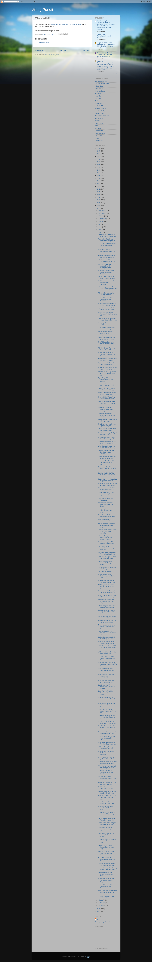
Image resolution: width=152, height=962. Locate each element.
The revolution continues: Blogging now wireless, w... (106, 626)
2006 (99, 203)
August (101, 221)
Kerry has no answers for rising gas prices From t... (107, 895)
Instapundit (98, 103)
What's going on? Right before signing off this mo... (106, 670)
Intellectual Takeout (101, 106)
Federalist (98, 96)
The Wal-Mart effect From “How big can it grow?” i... (107, 438)
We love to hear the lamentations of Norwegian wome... (105, 266)
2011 (98, 189)
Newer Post (40, 50)
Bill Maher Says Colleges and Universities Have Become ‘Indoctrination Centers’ (105, 46)
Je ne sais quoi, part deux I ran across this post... (107, 617)
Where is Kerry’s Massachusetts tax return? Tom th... (105, 537)
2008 (99, 197)
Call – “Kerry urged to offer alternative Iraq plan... (107, 557)
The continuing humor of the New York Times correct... (107, 484)
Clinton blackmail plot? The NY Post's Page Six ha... (107, 488)
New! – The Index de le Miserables (105, 499)
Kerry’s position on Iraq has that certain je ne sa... (107, 621)
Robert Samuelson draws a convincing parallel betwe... (107, 738)
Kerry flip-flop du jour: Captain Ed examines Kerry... (106, 847)
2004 (99, 208)
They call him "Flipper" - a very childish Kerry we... (106, 398)
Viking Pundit (42, 9)
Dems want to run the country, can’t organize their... (106, 828)
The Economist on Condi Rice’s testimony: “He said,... (106, 601)
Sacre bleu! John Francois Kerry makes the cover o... (106, 611)
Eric (98, 919)
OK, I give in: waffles (104, 571)
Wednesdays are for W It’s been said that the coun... (107, 520)
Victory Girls (98, 140)
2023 (99, 156)
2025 (99, 151)
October (101, 216)
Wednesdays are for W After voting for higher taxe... (107, 762)
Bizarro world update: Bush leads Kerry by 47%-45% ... (107, 468)
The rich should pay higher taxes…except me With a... (107, 373)
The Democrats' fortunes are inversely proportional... (106, 676)
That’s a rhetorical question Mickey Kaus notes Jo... (107, 393)
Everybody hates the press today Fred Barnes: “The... (107, 510)
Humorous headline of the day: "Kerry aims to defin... (106, 462)
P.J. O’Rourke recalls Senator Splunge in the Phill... (106, 859)
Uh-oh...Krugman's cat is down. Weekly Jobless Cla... (106, 494)
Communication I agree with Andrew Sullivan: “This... (107, 732)
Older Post (85, 50)
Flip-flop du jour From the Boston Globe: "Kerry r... (106, 348)
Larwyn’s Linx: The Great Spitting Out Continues (104, 55)
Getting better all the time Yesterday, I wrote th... (106, 819)
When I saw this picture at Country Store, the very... (107, 447)
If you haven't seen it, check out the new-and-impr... (107, 308)
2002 (99, 911)
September (102, 218)
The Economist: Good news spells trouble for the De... (107, 758)
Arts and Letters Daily (102, 83)
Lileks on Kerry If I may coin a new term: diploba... (107, 747)
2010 (99, 192)
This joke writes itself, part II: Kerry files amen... (107, 420)
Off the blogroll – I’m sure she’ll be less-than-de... (106, 606)
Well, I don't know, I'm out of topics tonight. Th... (107, 652)
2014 (99, 181)
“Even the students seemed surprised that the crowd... (107, 515)
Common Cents (100, 91)
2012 (99, 186)
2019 (99, 167)
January (101, 905)
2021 (99, 162)
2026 (99, 148)
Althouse (100, 61)
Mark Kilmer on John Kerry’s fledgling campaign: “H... (107, 891)
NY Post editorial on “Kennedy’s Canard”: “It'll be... (107, 778)
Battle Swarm (99, 88)
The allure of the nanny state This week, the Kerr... (105, 504)
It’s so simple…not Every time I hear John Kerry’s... (107, 384)
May (100, 229)
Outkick (97, 121)
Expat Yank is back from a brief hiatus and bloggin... (107, 389)
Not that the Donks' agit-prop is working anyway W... (106, 658)
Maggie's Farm (99, 113)
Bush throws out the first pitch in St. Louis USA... (106, 802)
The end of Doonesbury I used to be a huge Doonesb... (106, 272)
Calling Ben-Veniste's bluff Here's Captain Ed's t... (106, 638)
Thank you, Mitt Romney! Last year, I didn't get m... (107, 591)
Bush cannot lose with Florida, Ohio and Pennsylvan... (105, 886)
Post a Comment (43, 42)
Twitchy (97, 138)
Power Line (101, 34)
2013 (99, 183)
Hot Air (97, 101)
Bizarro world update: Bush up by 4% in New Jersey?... (107, 531)
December (102, 210)
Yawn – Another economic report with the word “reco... (106, 525)
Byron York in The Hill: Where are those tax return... (105, 692)
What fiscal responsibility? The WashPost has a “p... (107, 743)
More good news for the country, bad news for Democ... (106, 834)
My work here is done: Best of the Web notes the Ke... (107, 363)
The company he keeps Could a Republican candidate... (106, 752)
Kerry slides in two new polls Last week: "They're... (107, 359)
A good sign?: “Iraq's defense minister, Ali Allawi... (105, 379)
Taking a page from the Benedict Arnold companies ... (105, 333)
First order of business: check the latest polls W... (107, 239)
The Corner (98, 135)
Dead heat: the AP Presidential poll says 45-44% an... (107, 686)
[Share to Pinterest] (66, 34)
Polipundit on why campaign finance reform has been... (107, 841)
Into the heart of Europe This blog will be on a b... (107, 260)
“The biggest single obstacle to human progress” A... (107, 767)
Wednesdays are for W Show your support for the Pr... (107, 288)
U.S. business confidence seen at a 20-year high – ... (107, 814)
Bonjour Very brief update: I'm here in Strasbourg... (106, 256)
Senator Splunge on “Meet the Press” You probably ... (106, 403)
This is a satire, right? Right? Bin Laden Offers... (107, 433)
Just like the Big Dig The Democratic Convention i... (106, 474)
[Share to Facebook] (64, 34)
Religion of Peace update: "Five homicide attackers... (106, 282)
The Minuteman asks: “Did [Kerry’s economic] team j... (106, 727)
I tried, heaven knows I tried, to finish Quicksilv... (107, 429)
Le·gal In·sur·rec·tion (104, 43)
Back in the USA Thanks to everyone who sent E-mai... (106, 245)
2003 (99, 909)
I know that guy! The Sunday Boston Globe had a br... (107, 868)
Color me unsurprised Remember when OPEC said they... (106, 415)
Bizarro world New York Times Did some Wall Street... (105, 772)
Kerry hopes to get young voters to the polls (66, 24)
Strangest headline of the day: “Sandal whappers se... (106, 717)
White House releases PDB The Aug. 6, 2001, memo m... (107, 647)
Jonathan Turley (100, 111)
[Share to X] (63, 34)
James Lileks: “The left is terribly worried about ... (106, 277)
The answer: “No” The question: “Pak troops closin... (106, 807)
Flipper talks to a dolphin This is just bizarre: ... (106, 293)
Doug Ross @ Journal (104, 53)
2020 (99, 164)
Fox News (98, 98)
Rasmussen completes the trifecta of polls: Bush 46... (107, 319)
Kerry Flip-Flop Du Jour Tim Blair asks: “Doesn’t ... (107, 783)
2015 (99, 178)
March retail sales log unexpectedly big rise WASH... (106, 562)
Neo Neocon (99, 118)
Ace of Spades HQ (101, 81)
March (101, 900)
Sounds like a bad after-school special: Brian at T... (106, 698)
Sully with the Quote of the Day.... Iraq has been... (106, 681)
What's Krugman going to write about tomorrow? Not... (106, 705)
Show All (115, 73)
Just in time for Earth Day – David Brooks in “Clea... (107, 338)
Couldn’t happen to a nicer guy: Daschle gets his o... (107, 864)
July (100, 224)
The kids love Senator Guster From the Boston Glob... (106, 576)
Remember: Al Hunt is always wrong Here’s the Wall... (107, 711)
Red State (98, 128)
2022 (99, 159)
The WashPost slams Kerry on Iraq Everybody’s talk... (107, 304)
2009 (99, 194)
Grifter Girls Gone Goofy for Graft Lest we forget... (107, 823)
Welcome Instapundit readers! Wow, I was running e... (105, 409)
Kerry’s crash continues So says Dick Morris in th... (107, 792)
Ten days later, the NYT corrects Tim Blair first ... (106, 542)
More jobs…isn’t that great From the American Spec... (106, 853)
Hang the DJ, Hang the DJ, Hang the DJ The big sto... (107, 235)
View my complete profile (103, 922)
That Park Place (100, 133)
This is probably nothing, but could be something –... (107, 368)
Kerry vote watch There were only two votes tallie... (105, 874)
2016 (99, 175)
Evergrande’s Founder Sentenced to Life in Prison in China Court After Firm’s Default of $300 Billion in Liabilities (105, 26)
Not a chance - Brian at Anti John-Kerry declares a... (107, 568)
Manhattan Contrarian (102, 116)
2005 (99, 205)
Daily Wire (98, 93)
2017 (99, 173)
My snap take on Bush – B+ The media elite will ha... (107, 553)
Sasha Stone (99, 130)
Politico (97, 125)
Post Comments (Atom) (51, 55)
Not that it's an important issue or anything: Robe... (107, 722)
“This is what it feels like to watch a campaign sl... (106, 328)
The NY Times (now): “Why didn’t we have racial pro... (107, 596)
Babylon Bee (99, 86)
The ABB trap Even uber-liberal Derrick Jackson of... (106, 343)
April (100, 232)
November (102, 213)
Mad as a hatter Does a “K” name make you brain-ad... (107, 797)
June (100, 227)
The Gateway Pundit (104, 21)
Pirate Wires (99, 123)
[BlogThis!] (61, 34)
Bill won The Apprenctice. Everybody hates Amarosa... (106, 452)
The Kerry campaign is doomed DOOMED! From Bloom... (107, 354)
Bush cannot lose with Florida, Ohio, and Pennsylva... (105, 299)
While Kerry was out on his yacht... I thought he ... (106, 442)
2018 (99, 170)
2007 (99, 200)
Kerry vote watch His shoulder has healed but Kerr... (106, 632)
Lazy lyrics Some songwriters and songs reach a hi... (106, 548)
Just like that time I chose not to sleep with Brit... (106, 787)
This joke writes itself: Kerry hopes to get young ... (107, 424)
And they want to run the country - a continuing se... (106, 586)
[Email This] (59, 34)
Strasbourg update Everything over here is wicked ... (106, 251)
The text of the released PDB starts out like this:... (107, 642)
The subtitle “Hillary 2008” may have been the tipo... (107, 581)
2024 (99, 154)
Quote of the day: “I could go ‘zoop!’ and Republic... (107, 480)
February (102, 903)
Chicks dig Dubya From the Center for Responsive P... (107, 457)
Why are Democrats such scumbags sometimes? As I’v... (107, 664)
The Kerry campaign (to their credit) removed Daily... (106, 880)
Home (63, 50)
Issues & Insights (100, 108)
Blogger (87, 957)
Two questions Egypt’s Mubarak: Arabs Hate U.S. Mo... (107, 313)
